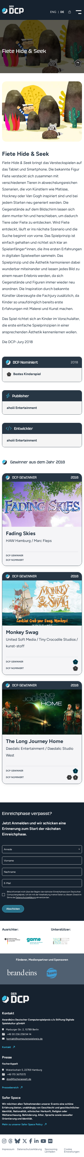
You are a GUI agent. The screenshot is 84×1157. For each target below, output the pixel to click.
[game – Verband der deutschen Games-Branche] (34, 941)
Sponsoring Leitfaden (51, 1150)
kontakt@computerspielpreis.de (25, 1038)
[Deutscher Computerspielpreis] (13, 12)
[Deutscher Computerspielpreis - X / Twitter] (24, 1141)
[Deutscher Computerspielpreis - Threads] (10, 1141)
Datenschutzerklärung (26, 897)
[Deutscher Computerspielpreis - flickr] (50, 1141)
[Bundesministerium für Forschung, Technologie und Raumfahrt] (12, 941)
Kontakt (6, 1047)
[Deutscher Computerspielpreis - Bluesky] (17, 1141)
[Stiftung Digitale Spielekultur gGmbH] (61, 941)
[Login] (70, 12)
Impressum (8, 1149)
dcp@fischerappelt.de (19, 1079)
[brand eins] (22, 972)
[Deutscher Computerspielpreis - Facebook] (30, 1141)
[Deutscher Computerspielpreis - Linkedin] (36, 1141)
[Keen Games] (62, 973)
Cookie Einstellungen (72, 1150)
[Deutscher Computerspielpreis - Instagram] (4, 1141)
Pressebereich (10, 1087)
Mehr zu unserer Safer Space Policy (22, 1124)
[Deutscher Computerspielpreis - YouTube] (43, 1141)
